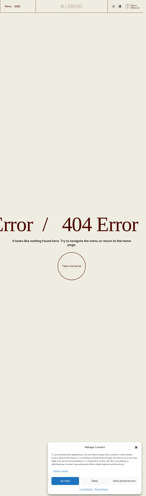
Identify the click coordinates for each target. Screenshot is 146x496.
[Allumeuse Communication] (71, 6)
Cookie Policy (86, 489)
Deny (95, 481)
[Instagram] (113, 6)
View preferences (124, 481)
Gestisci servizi (60, 471)
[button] (136, 447)
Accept (65, 481)
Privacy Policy (101, 489)
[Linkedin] (120, 6)
